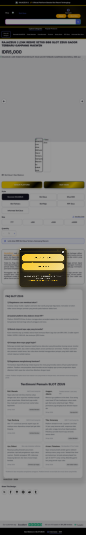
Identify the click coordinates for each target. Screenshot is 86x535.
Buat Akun (43, 266)
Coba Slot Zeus (43, 258)
